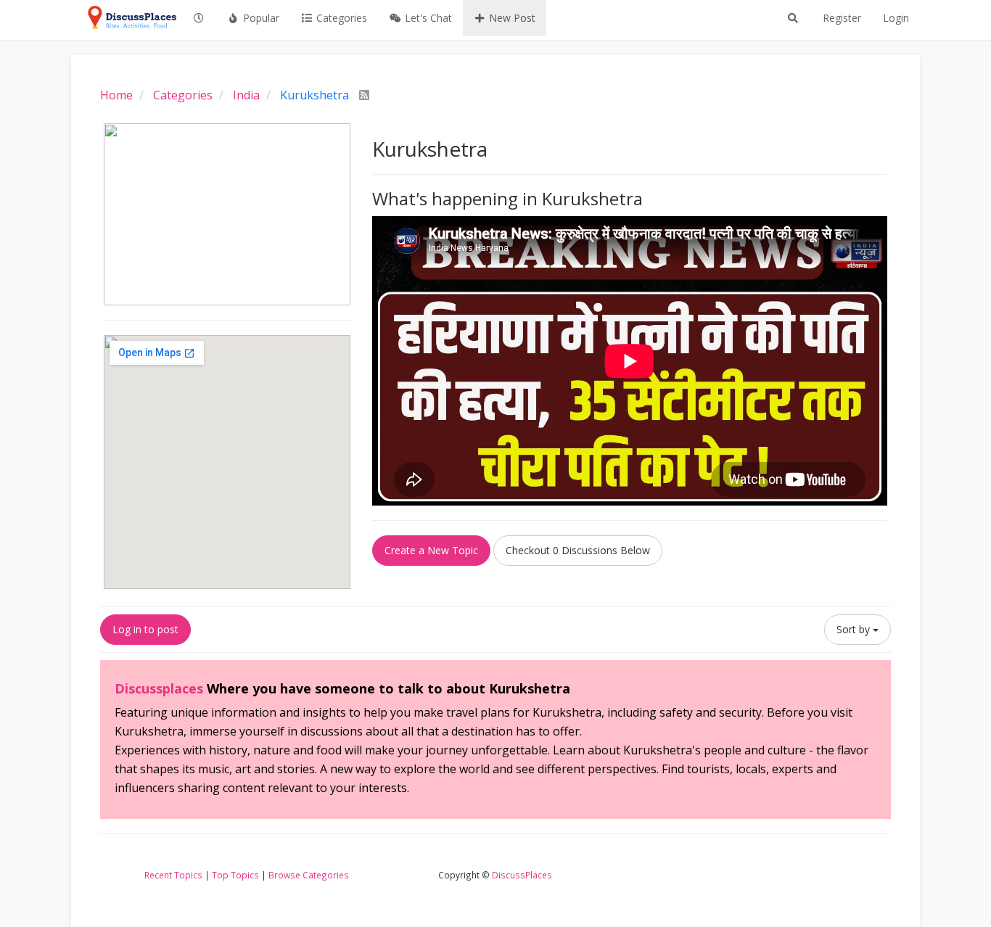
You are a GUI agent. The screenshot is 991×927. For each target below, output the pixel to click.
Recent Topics (173, 875)
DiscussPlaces (522, 875)
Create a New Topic (431, 550)
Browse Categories (308, 875)
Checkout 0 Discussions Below (578, 550)
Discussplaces (159, 688)
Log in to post (145, 629)
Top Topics (235, 875)
